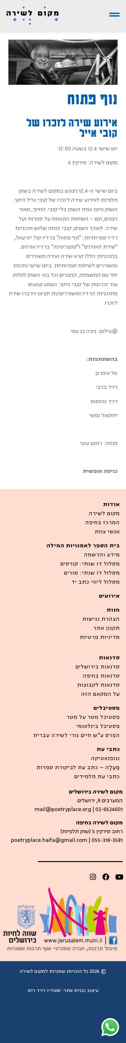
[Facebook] (106, 877)
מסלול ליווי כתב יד (95, 582)
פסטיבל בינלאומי (98, 726)
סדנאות (109, 658)
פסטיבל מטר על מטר (93, 717)
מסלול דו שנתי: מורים (92, 573)
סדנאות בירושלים (98, 667)
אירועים (109, 596)
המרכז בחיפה (102, 523)
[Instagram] (92, 877)
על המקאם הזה (100, 694)
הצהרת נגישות (101, 619)
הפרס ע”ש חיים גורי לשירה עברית (76, 735)
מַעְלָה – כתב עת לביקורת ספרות (78, 767)
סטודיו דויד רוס (44, 990)
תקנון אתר (106, 628)
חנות (113, 610)
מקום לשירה (104, 513)
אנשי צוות (107, 532)
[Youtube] (119, 877)
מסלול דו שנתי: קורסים (90, 564)
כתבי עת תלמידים (97, 777)
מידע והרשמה (102, 555)
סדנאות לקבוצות (98, 685)
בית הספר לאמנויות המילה (83, 546)
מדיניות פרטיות (100, 637)
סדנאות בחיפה (101, 676)
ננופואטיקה (105, 758)
